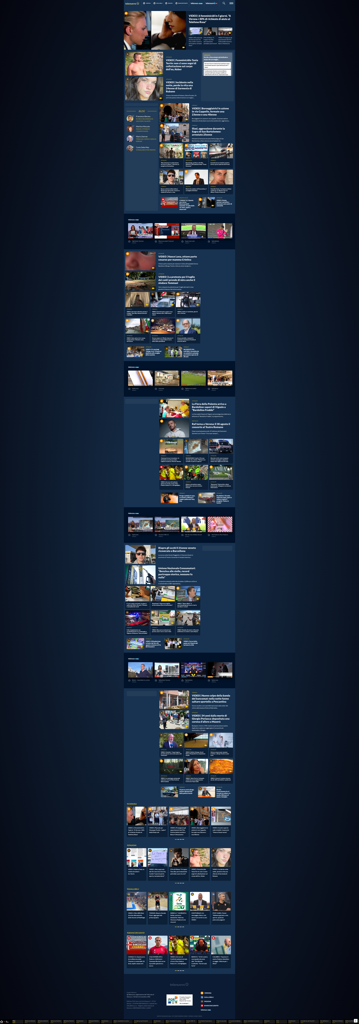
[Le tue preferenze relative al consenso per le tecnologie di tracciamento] (356, 1021)
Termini (191, 1016)
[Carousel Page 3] (181, 839)
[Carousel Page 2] (178, 839)
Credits (200, 1016)
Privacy (186, 1016)
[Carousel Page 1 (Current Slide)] (176, 839)
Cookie (195, 1016)
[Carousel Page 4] (183, 839)
